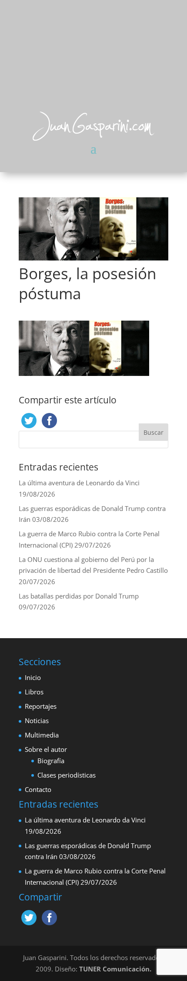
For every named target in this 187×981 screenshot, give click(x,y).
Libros (34, 691)
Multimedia (42, 735)
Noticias (37, 720)
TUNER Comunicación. (115, 968)
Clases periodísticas (66, 775)
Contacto (38, 789)
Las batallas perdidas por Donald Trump (79, 596)
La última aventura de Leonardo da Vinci (79, 482)
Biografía (50, 760)
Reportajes (41, 706)
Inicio (33, 677)
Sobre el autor (46, 749)
